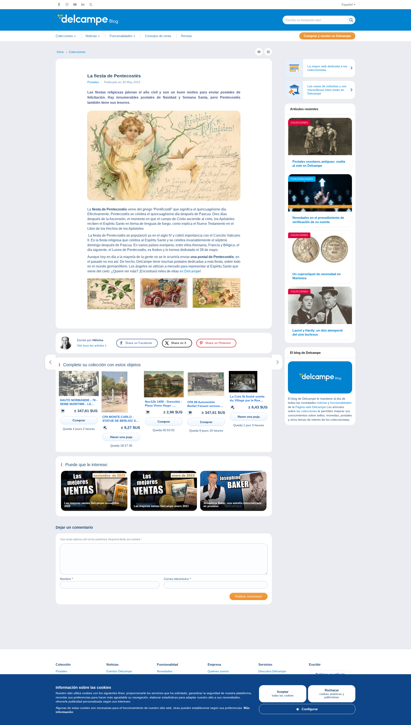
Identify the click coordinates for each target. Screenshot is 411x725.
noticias (322, 402)
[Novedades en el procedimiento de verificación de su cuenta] (320, 193)
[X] (90, 4)
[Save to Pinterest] (7, 278)
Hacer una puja (121, 437)
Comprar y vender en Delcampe (327, 36)
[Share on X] (7, 268)
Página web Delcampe (310, 407)
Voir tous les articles (91, 345)
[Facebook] (59, 4)
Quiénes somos (218, 671)
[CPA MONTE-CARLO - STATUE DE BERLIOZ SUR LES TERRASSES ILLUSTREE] (114, 411)
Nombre (66, 579)
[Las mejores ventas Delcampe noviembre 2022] (94, 508)
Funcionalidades (302, 179)
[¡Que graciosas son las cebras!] (277, 362)
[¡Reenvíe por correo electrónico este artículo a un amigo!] (259, 52)
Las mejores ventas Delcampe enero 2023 (161, 506)
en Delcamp (189, 271)
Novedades (164, 671)
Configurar (310, 709)
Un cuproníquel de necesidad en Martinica (316, 276)
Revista (186, 36)
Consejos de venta (158, 36)
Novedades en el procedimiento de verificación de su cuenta (318, 220)
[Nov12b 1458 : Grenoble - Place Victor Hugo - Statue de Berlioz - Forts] (164, 396)
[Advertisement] (320, 459)
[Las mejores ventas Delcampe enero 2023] (164, 508)
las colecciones (306, 411)
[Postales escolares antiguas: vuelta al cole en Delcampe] (320, 137)
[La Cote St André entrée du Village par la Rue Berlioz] (243, 391)
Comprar (79, 420)
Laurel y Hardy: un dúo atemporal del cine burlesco (317, 332)
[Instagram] (67, 4)
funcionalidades (340, 402)
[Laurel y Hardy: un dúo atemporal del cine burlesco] (320, 306)
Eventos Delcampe (119, 671)
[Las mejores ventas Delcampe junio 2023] (50, 362)
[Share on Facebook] (7, 258)
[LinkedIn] (82, 4)
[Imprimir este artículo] (268, 52)
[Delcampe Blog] (97, 20)
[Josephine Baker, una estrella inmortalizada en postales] (233, 508)
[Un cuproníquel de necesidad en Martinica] (320, 249)
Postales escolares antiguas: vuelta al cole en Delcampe (318, 164)
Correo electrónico (177, 579)
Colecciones (299, 122)
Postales (93, 82)
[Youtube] (74, 4)
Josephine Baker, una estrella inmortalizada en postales (232, 505)
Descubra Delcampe (272, 671)
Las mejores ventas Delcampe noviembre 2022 (91, 505)
